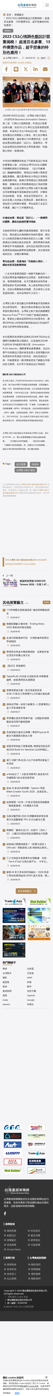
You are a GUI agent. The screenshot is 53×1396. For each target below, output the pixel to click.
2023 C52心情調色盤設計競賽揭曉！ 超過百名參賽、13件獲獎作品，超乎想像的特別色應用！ (26, 22)
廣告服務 (35, 1273)
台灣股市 (7, 973)
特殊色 (35, 464)
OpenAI (31, 995)
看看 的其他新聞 (25, 560)
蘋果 (5, 995)
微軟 (5, 977)
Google (30, 999)
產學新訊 (35, 1240)
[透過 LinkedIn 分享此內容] (35, 69)
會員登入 (11, 1273)
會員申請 (11, 1269)
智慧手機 (31, 990)
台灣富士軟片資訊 (25, 470)
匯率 (29, 986)
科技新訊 (35, 1230)
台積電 (30, 968)
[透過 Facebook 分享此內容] (6, 69)
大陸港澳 (35, 1244)
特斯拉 (30, 1004)
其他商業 (11, 1244)
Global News (14, 1249)
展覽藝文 (19, 14)
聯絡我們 (35, 1278)
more (46, 602)
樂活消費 (35, 1235)
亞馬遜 (30, 973)
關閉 (17, 1393)
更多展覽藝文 (25, 891)
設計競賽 (21, 464)
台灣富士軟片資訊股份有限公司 (13, 57)
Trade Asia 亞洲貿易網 (23, 1306)
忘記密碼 (11, 1278)
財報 (29, 982)
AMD (29, 977)
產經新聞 (7, 990)
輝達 (5, 968)
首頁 (8, 14)
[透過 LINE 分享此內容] (16, 69)
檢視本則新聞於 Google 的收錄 (17, 62)
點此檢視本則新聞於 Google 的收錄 (20, 564)
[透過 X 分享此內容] (25, 69)
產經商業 (11, 1230)
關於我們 (35, 1264)
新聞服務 (35, 1269)
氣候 (5, 986)
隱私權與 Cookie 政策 (29, 1386)
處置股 (6, 982)
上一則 (9, 575)
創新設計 (11, 1235)
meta (5, 999)
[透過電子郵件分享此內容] (45, 69)
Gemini (6, 1004)
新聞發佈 (11, 1264)
